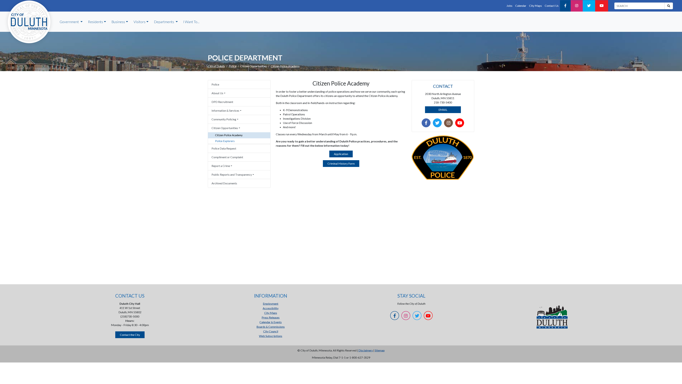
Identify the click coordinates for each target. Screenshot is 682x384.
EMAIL (443, 109)
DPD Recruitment (222, 101)
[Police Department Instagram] (448, 123)
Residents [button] (95, 22)
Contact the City (130, 334)
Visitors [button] (139, 22)
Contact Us (552, 5)
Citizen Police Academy (229, 135)
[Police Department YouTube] (459, 123)
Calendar (520, 5)
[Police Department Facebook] (426, 123)
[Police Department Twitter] (437, 123)
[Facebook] (565, 6)
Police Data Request (224, 148)
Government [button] (70, 22)
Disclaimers (365, 350)
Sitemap (380, 350)
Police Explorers (225, 141)
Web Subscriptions (270, 336)
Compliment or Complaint (227, 157)
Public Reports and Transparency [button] (232, 174)
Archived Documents (224, 183)
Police (232, 66)
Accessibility (270, 308)
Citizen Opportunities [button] (225, 128)
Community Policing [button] (224, 119)
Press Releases (271, 317)
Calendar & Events (270, 322)
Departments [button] (164, 22)
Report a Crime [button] (221, 165)
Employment (270, 303)
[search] (668, 5)
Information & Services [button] (225, 110)
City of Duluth (216, 66)
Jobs (509, 5)
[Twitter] (589, 6)
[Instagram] (577, 6)
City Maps (535, 5)
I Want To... (191, 22)
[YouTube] (601, 6)
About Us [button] (217, 93)
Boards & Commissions (270, 326)
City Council (270, 331)
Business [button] (118, 22)
